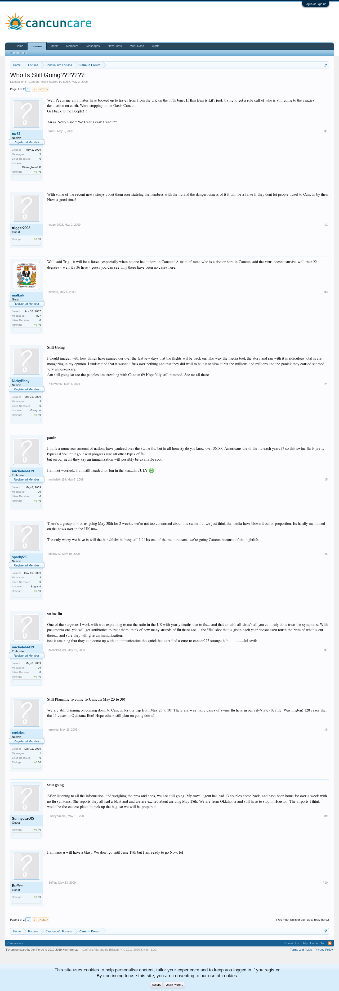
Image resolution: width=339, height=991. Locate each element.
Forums (37, 46)
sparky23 (19, 557)
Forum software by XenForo (42, 949)
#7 (326, 650)
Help (304, 943)
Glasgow (35, 410)
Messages (93, 45)
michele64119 (23, 471)
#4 (326, 383)
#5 (326, 479)
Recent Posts (18, 52)
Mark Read (137, 45)
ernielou (18, 733)
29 (39, 491)
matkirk (18, 295)
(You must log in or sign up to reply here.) (302, 919)
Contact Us (291, 943)
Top (322, 943)
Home (19, 45)
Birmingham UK (31, 167)
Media (54, 45)
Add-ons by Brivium (119, 949)
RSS (330, 943)
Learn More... (174, 984)
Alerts (155, 45)
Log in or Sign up (315, 4)
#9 (326, 816)
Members (72, 45)
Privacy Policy (324, 949)
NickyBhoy (20, 381)
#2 (326, 224)
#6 (326, 553)
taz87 (66, 81)
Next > (43, 89)
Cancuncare (15, 943)
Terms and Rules (301, 949)
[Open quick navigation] (325, 65)
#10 (325, 882)
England (36, 586)
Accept (156, 984)
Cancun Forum (38, 81)
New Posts (115, 45)
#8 (326, 729)
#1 (326, 131)
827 (38, 315)
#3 (326, 292)
